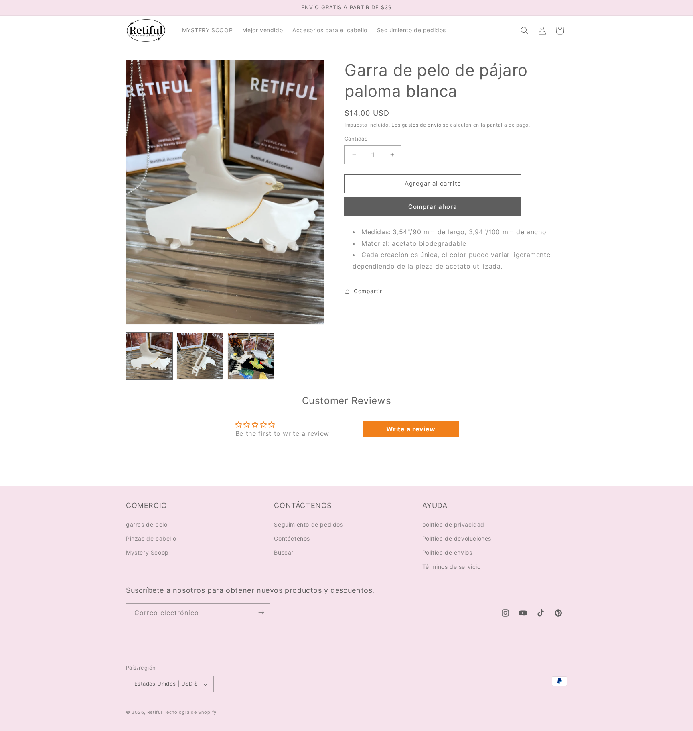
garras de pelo (146, 524)
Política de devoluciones (456, 538)
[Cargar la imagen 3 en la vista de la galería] (250, 356)
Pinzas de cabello (151, 538)
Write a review (410, 429)
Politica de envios (447, 552)
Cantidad (356, 138)
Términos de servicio (451, 566)
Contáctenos (292, 538)
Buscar (284, 552)
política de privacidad (453, 524)
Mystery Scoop (147, 552)
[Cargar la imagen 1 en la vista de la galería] (149, 356)
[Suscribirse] (261, 612)
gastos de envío (422, 125)
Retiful (154, 712)
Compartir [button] (368, 291)
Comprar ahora (432, 206)
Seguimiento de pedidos (308, 524)
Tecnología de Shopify (190, 712)
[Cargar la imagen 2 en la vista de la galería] (199, 356)
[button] (524, 30)
